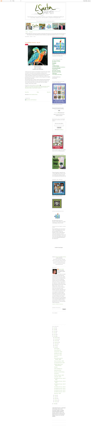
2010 (55, 336)
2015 (55, 328)
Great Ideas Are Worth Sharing (59, 371)
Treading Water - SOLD (58, 351)
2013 (55, 331)
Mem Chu (56, 356)
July (55, 345)
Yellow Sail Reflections (58, 368)
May (55, 395)
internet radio (58, 256)
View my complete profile (57, 304)
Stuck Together (56, 348)
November (56, 339)
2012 (55, 332)
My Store (31, 31)
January (56, 401)
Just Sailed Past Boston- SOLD (59, 362)
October (56, 340)
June (55, 347)
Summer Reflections (57, 350)
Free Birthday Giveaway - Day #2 (59, 390)
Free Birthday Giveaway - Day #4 (32, 42)
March (56, 398)
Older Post (48, 92)
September (56, 342)
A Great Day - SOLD (57, 376)
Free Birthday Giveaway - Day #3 (59, 388)
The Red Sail (56, 373)
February (56, 400)
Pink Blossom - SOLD (58, 353)
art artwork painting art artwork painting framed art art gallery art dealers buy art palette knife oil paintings (37, 87)
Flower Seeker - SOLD (58, 355)
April (56, 396)
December (56, 337)
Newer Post (27, 92)
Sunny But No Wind (57, 370)
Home (27, 31)
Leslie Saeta (64, 256)
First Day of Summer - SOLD (59, 375)
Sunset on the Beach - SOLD (59, 361)
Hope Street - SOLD (57, 393)
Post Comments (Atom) (33, 94)
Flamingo (56, 367)
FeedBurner (61, 129)
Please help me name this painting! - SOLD (58, 359)
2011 (55, 334)
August (56, 343)
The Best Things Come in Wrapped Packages (58, 365)
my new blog (60, 34)
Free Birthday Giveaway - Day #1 (59, 391)
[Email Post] (40, 85)
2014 (55, 329)
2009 (55, 403)
